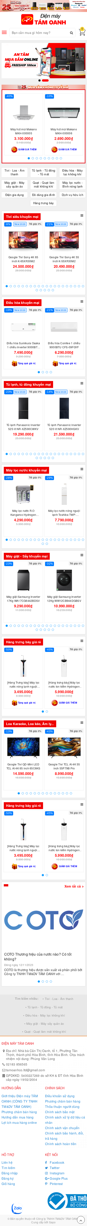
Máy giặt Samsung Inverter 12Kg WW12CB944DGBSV (64, 598)
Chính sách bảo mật (60, 1112)
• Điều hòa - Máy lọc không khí (44, 1015)
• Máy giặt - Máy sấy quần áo (44, 1023)
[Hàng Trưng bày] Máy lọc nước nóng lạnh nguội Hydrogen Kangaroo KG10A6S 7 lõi (23, 688)
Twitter (54, 1167)
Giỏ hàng (8, 1183)
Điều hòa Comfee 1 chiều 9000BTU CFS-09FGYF (64, 345)
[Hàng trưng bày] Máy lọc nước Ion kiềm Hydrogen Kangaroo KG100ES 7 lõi (64, 686)
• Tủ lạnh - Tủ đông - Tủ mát (44, 1007)
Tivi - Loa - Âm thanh (14, 172)
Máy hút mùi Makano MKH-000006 (64, 131)
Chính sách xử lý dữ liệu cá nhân (65, 1120)
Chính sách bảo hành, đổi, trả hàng (64, 1136)
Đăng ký (8, 1178)
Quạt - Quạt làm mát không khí (43, 184)
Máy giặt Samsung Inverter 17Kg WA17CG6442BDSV (23, 598)
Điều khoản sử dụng (60, 1096)
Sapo (52, 1222)
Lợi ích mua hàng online (19, 1122)
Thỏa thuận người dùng (62, 1106)
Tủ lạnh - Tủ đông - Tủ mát (43, 172)
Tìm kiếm (8, 1167)
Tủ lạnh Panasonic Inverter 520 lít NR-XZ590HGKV (64, 427)
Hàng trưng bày (43, 203)
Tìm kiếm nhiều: (26, 998)
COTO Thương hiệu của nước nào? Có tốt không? (37, 957)
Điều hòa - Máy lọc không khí (72, 172)
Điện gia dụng (14, 195)
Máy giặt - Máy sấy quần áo (14, 184)
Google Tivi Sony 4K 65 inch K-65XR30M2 (23, 259)
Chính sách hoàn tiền (60, 1144)
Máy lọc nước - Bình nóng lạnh (72, 184)
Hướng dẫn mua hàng (18, 1117)
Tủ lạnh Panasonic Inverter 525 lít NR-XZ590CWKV (23, 427)
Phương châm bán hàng (19, 1112)
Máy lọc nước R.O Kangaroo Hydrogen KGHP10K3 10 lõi (23, 514)
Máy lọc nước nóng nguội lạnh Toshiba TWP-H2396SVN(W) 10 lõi (64, 514)
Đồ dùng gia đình (43, 195)
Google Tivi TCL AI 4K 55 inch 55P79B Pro (64, 766)
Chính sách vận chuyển (62, 1128)
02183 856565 (16, 1064)
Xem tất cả (72, 886)
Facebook (56, 1162)
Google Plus (58, 1178)
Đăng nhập (10, 1173)
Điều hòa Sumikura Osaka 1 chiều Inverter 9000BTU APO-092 (23, 347)
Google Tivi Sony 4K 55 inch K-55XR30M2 (64, 259)
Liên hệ (7, 1162)
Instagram (57, 1173)
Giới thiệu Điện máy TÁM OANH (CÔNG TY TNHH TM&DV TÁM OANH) (20, 1101)
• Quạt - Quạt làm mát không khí (44, 1031)
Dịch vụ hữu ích (72, 195)
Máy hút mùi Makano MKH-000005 (23, 131)
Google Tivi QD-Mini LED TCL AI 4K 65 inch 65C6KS (23, 766)
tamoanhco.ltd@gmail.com (25, 1070)
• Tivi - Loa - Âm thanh (58, 999)
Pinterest (56, 1183)
